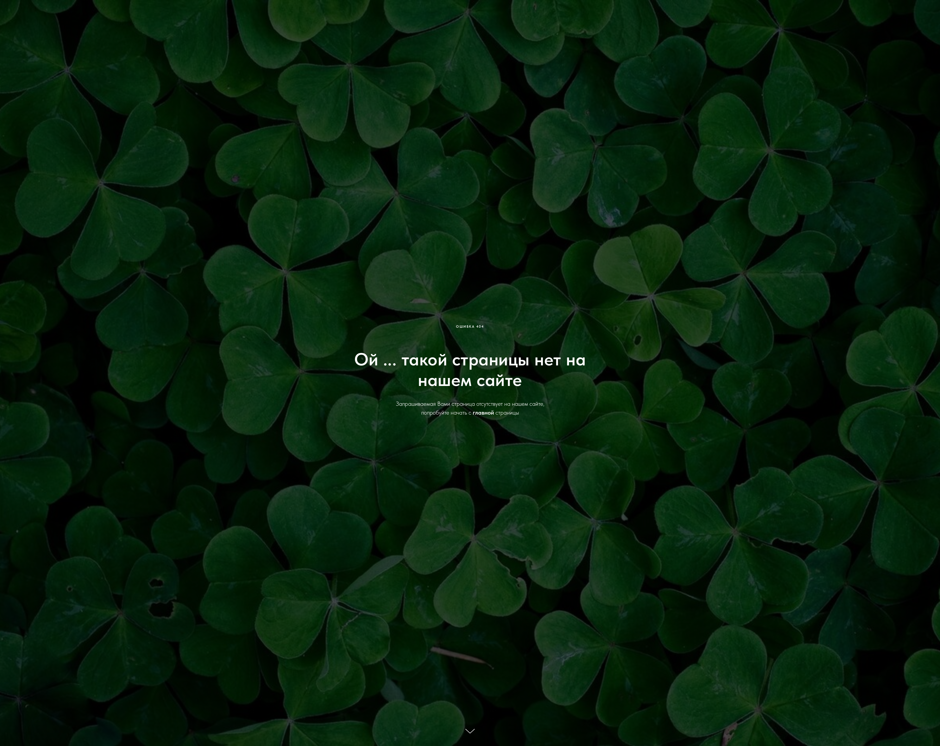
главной (483, 412)
